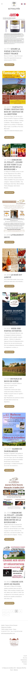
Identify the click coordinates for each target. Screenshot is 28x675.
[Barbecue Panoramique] (14, 429)
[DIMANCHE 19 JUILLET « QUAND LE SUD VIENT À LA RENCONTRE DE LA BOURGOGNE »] (14, 150)
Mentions (16, 670)
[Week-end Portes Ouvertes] (14, 308)
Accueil (25, 655)
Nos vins (25, 658)
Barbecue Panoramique (13, 450)
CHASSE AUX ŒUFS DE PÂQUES (13, 583)
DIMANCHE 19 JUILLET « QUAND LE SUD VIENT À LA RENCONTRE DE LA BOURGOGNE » (13, 164)
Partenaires (24, 662)
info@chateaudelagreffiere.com (8, 633)
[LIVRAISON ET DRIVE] (14, 215)
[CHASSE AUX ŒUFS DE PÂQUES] (14, 562)
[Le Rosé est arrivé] (14, 260)
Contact (25, 664)
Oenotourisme (24, 660)
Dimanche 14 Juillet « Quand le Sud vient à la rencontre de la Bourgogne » (13, 517)
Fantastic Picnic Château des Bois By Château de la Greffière (14, 110)
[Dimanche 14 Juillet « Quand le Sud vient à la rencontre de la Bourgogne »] (14, 493)
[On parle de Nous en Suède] (14, 367)
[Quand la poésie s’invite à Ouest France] (14, 29)
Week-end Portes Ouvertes (12, 329)
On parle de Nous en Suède (13, 380)
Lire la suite (9, 64)
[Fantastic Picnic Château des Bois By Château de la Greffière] (14, 87)
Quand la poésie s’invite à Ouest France (12, 51)
